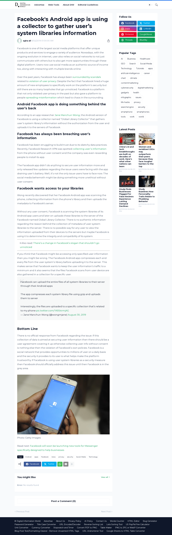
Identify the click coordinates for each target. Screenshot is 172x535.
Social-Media (81, 457)
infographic (126, 97)
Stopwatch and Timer (63, 527)
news (53, 457)
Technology (93, 457)
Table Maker (106, 527)
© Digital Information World (27, 521)
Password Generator (24, 524)
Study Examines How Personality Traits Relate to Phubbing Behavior (147, 195)
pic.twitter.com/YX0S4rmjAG (52, 310)
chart (123, 78)
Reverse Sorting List (93, 524)
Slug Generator (150, 521)
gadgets (125, 92)
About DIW (68, 4)
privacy (61, 457)
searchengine (127, 107)
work (132, 116)
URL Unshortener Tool (92, 531)
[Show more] (71, 464)
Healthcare (145, 59)
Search (132, 63)
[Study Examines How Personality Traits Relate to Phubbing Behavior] (147, 181)
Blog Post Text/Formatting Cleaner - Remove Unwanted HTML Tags (47, 531)
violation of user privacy (42, 81)
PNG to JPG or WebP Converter (130, 527)
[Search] (155, 5)
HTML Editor (133, 521)
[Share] (107, 40)
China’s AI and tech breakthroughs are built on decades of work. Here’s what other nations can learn (127, 157)
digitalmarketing (145, 88)
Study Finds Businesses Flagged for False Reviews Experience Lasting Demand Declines (126, 197)
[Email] (65, 464)
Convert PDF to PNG (87, 527)
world (141, 116)
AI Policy (89, 521)
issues (138, 97)
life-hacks (125, 102)
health (136, 92)
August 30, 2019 (77, 314)
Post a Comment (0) (63, 501)
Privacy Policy (74, 521)
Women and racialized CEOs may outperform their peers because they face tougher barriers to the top (147, 157)
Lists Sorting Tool (114, 524)
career (147, 73)
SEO (123, 63)
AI (122, 59)
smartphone (126, 112)
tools (123, 116)
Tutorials (140, 68)
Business (131, 59)
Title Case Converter (46, 524)
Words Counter (117, 521)
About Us (60, 521)
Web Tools (53, 4)
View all (104, 477)
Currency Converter (41, 527)
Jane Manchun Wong (67, 115)
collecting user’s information (89, 149)
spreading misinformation (41, 97)
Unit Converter (21, 527)
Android (28, 457)
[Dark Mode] (150, 5)
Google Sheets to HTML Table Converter (126, 531)
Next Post (106, 511)
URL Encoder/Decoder (70, 524)
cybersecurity (127, 88)
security (70, 457)
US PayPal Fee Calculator (138, 524)
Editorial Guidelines (88, 4)
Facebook (45, 457)
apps (36, 457)
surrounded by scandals (87, 77)
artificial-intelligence (130, 73)
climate (133, 78)
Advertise (39, 4)
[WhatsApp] (59, 464)
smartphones (143, 112)
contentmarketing (129, 83)
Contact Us (101, 521)
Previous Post (22, 511)
